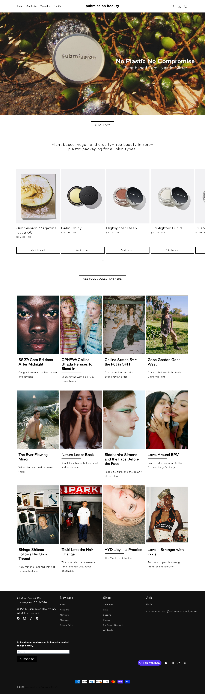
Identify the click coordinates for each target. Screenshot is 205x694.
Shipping (107, 615)
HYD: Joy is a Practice (123, 549)
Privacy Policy (67, 625)
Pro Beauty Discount (113, 625)
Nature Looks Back (78, 454)
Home (62, 605)
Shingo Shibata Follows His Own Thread (32, 554)
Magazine (64, 620)
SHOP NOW (102, 125)
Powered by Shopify (49, 687)
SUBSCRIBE (27, 659)
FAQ (149, 604)
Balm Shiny (71, 228)
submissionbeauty (32, 687)
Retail (106, 610)
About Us (64, 610)
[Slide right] (109, 260)
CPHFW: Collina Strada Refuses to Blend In (77, 364)
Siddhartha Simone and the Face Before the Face (122, 459)
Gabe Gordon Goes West (164, 362)
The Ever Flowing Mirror (33, 456)
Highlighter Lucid (166, 228)
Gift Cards (108, 605)
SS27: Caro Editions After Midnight (35, 362)
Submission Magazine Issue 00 (36, 230)
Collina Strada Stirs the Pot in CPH (121, 362)
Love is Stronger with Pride (166, 551)
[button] (173, 6)
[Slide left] (96, 260)
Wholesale (108, 630)
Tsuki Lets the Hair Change (77, 551)
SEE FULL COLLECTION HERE (102, 278)
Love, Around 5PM (163, 454)
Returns (106, 620)
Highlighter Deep (121, 228)
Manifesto (64, 615)
